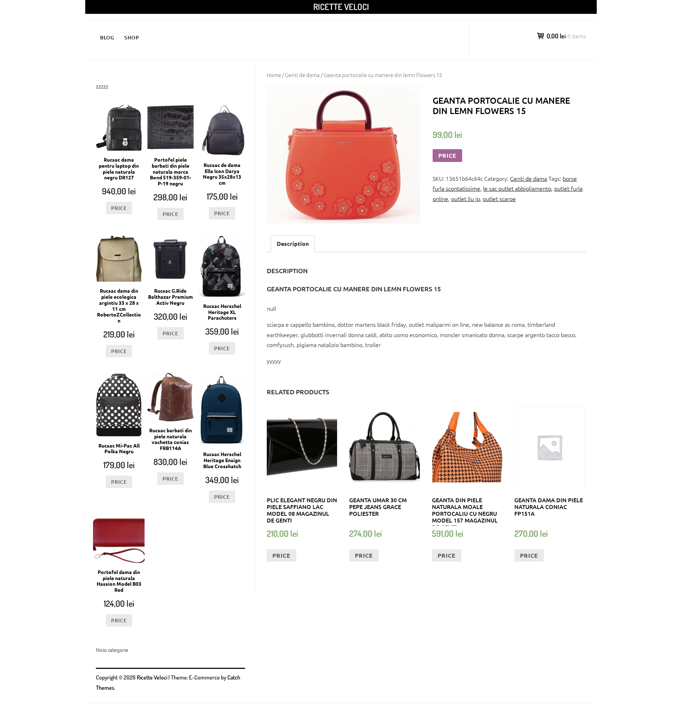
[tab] (293, 243)
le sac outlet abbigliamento (517, 188)
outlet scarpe (499, 198)
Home (274, 74)
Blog (107, 37)
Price (447, 155)
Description (293, 243)
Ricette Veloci (341, 6)
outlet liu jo (465, 198)
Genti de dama (302, 74)
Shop (131, 37)
